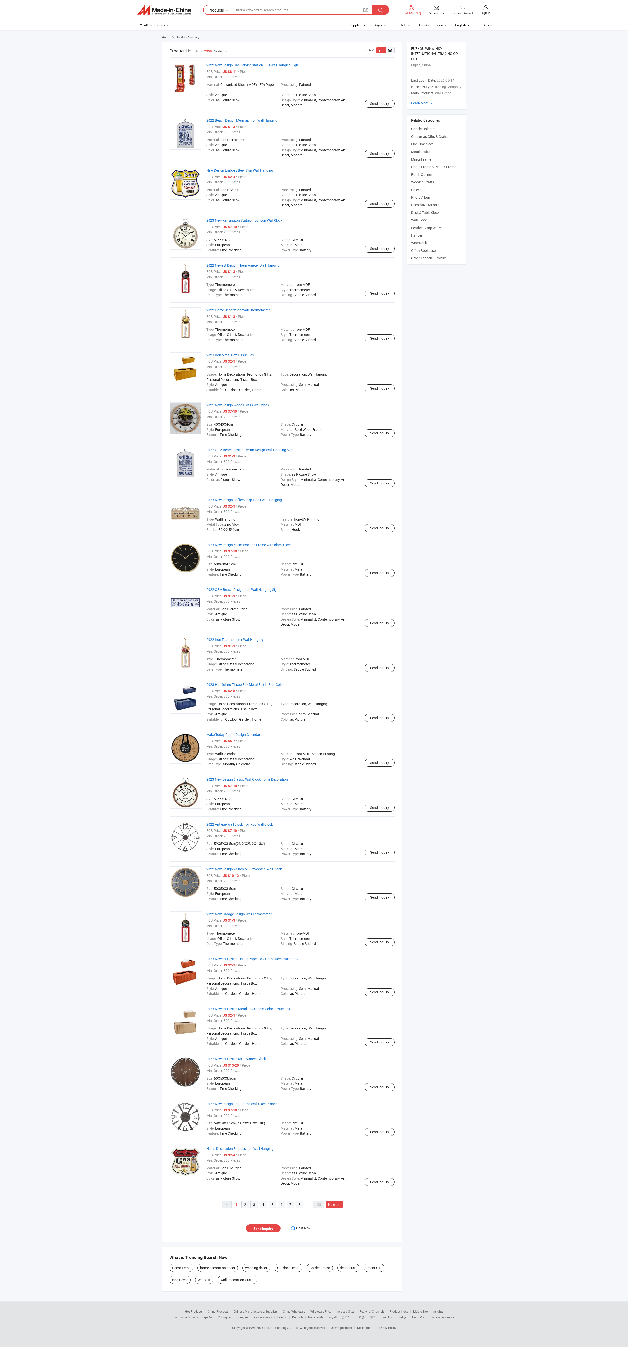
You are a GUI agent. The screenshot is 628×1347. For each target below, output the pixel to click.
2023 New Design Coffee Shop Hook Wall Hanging (244, 499)
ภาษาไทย (386, 1317)
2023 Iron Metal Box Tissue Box (230, 355)
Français (242, 1317)
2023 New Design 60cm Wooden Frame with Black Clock (248, 544)
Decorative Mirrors (425, 205)
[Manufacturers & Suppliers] (164, 10)
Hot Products (194, 1311)
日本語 (360, 1317)
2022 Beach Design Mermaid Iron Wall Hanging (241, 120)
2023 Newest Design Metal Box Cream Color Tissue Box (248, 1008)
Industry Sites (345, 1311)
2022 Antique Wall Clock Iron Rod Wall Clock (239, 824)
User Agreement (341, 1328)
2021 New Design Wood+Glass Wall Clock (237, 405)
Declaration (364, 1328)
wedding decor (256, 1267)
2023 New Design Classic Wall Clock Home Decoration (247, 779)
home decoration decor (217, 1267)
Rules (487, 25)
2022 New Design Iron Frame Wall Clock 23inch (241, 1103)
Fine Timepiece (422, 144)
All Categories (154, 25)
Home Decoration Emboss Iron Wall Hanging (240, 1148)
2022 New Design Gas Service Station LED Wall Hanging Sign (252, 65)
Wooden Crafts (422, 182)
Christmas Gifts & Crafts (429, 136)
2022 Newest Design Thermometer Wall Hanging (243, 265)
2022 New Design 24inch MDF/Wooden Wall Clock (244, 869)
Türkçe (402, 1317)
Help (403, 25)
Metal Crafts (420, 151)
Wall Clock (419, 220)
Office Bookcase (423, 250)
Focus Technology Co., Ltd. (282, 1328)
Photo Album (421, 197)
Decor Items (181, 1267)
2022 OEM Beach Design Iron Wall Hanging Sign (242, 589)
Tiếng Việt (418, 1317)
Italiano (282, 1317)
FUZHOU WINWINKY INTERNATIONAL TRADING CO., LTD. (435, 53)
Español (207, 1317)
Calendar (418, 189)
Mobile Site (420, 1311)
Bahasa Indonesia (442, 1317)
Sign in (486, 13)
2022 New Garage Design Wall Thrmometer (239, 914)
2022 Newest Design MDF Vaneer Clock (236, 1058)
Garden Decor (319, 1267)
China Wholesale (294, 1311)
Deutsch (297, 1317)
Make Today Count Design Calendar (233, 734)
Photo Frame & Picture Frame (433, 167)
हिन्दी (372, 1317)
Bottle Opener (421, 174)
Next (334, 1204)
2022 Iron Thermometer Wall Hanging (234, 639)
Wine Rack (419, 243)
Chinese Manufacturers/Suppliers (256, 1311)
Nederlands (315, 1317)
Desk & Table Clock (425, 212)
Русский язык (262, 1317)
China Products (218, 1311)
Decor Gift (374, 1267)
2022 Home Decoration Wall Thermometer (238, 310)
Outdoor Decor (288, 1267)
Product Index (399, 1311)
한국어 (346, 1317)
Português (225, 1317)
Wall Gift (204, 1279)
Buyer (378, 25)
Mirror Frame (421, 159)
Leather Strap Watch (427, 227)
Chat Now (303, 1228)
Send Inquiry (379, 103)
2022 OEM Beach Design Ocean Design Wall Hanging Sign (249, 449)
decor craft (348, 1267)
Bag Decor (180, 1279)
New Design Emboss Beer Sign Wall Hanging (239, 170)
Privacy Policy (387, 1328)
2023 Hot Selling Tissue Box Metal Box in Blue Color (245, 684)
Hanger (416, 235)
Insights (438, 1311)
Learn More (422, 103)
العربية (332, 1317)
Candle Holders (422, 129)
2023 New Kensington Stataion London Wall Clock (244, 220)
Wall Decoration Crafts (237, 1279)
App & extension (431, 25)
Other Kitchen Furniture (429, 258)
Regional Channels (372, 1311)
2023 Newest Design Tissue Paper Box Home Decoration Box (252, 958)
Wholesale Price (320, 1311)
